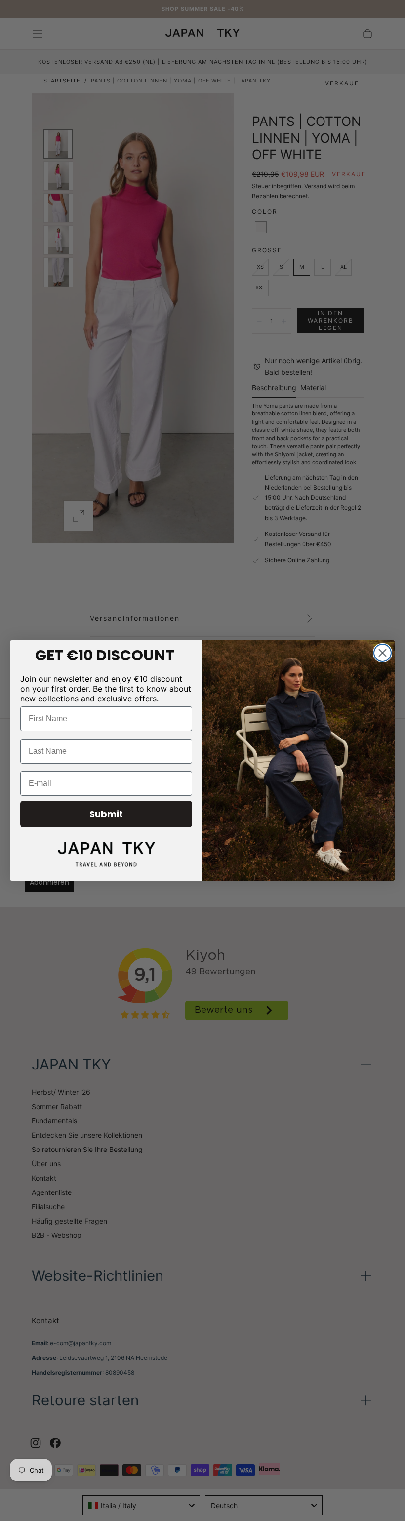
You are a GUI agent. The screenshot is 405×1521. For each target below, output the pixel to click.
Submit (106, 814)
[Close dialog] (382, 652)
